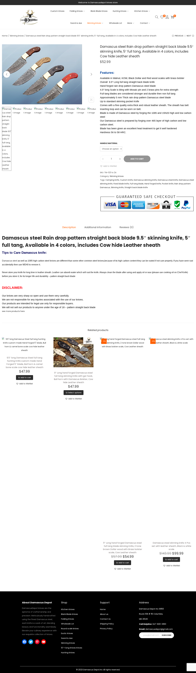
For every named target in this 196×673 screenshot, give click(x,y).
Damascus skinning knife (145, 180)
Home (5, 35)
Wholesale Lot (67, 623)
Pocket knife (167, 183)
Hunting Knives (68, 652)
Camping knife (112, 180)
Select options (74, 392)
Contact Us (105, 619)
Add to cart (137, 159)
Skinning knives (17, 35)
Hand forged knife (152, 183)
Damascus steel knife (168, 180)
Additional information (97, 227)
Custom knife (126, 180)
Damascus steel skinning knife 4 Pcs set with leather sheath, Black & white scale (171, 546)
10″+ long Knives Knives (71, 647)
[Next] (91, 74)
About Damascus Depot (37, 602)
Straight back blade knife (136, 187)
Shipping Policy (107, 623)
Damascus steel (9, 261)
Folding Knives (67, 619)
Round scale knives (70, 628)
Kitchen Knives (68, 609)
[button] (108, 166)
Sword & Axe (67, 638)
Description (69, 227)
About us (104, 614)
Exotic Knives (67, 633)
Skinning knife (117, 187)
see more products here (13, 311)
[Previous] (6, 74)
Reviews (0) (127, 227)
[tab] (69, 227)
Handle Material (108, 143)
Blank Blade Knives (69, 614)
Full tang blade (136, 183)
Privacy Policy (106, 628)
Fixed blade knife (121, 183)
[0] (162, 17)
